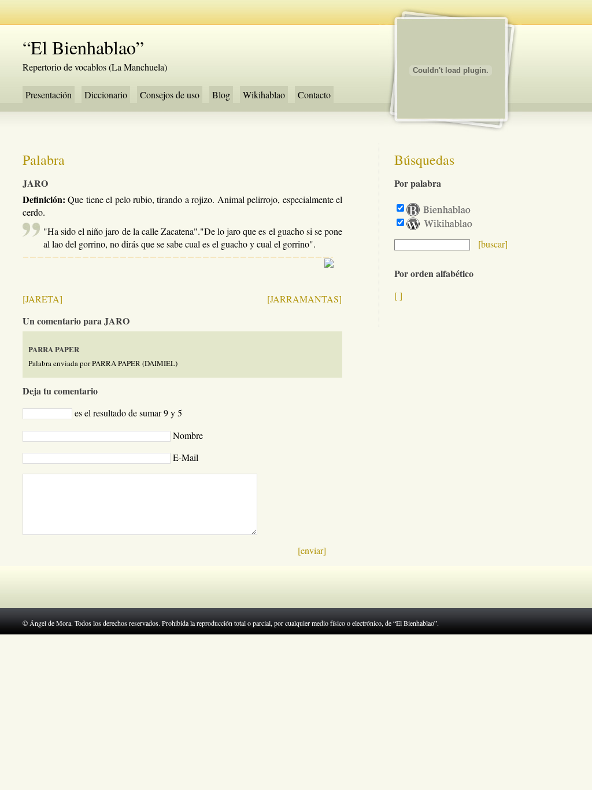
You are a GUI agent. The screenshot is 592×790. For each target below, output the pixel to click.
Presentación (48, 94)
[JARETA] (42, 299)
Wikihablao (264, 94)
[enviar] (312, 550)
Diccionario (105, 94)
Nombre (188, 435)
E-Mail (185, 457)
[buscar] (493, 244)
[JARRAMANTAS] (304, 299)
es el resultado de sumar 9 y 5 (128, 413)
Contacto (314, 94)
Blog (221, 94)
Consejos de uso (169, 94)
